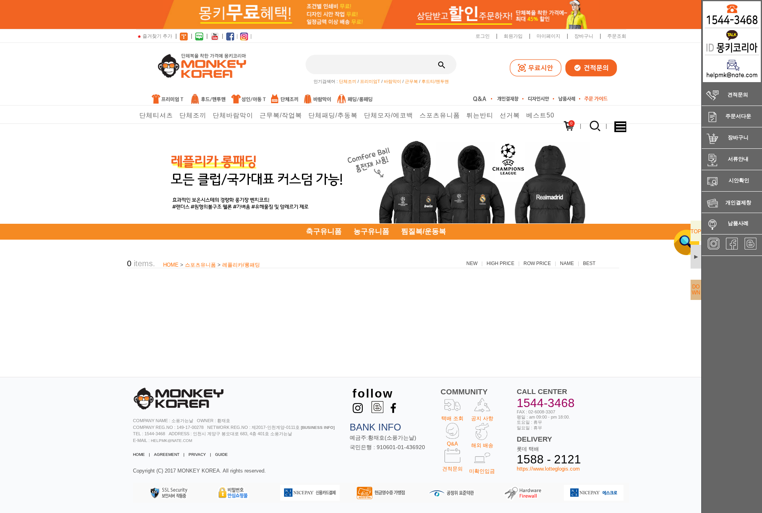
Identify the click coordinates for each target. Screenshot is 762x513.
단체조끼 (347, 81)
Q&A (452, 444)
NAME (567, 263)
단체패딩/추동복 (333, 115)
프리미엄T (370, 81)
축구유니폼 (324, 231)
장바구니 (583, 36)
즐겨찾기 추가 (157, 36)
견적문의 (452, 469)
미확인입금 (482, 471)
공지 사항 (482, 418)
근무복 (411, 81)
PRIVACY (197, 454)
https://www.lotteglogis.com (548, 469)
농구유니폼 (371, 231)
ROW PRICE (537, 263)
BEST (589, 263)
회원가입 (513, 36)
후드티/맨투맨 (435, 81)
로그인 (482, 36)
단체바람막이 (233, 115)
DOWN (696, 290)
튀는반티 (479, 115)
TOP (696, 231)
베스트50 (540, 115)
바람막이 (392, 81)
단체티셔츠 (156, 115)
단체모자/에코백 (388, 115)
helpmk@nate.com (171, 440)
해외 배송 (482, 445)
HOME (171, 265)
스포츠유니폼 (439, 115)
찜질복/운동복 (423, 231)
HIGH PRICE (500, 263)
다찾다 (680, 242)
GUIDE (221, 454)
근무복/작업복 (281, 115)
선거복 (510, 115)
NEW (471, 263)
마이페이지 (548, 36)
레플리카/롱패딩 (241, 265)
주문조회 (616, 36)
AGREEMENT (166, 454)
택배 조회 (452, 418)
